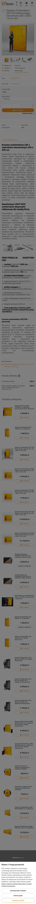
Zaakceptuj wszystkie (18, 900)
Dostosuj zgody (18, 895)
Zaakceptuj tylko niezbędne (18, 890)
